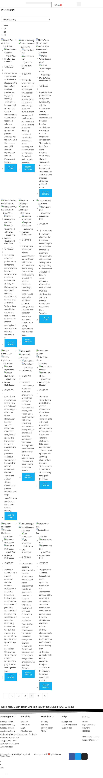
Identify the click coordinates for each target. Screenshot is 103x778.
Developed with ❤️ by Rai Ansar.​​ (48, 754)
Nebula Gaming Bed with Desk (9, 241)
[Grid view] (2, 15)
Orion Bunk (27, 370)
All (5, 35)
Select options (28, 168)
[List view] (3, 15)
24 (5, 32)
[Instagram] (84, 756)
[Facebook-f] (72, 756)
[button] (39, 3)
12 (5, 28)
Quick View (7, 46)
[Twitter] (78, 756)
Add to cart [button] (11, 167)
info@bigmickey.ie (90, 745)
